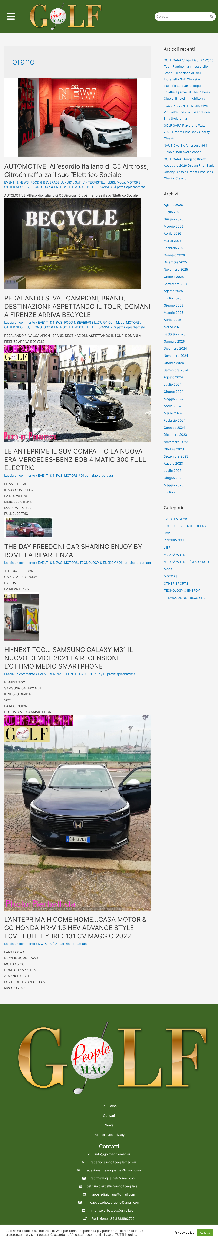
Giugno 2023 (174, 478)
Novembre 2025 (176, 269)
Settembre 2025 (176, 284)
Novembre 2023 (176, 442)
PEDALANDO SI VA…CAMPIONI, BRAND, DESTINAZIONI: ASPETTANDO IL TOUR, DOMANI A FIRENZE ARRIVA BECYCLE (77, 306)
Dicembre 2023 (175, 435)
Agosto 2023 (173, 463)
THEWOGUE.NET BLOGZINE (89, 187)
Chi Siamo (109, 1106)
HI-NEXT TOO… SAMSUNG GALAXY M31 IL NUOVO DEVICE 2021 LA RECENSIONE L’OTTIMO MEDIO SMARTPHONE (68, 658)
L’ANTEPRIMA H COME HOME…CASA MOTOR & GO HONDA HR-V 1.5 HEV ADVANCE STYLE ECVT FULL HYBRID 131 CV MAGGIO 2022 (75, 928)
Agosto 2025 (173, 291)
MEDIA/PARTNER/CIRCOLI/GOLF (188, 562)
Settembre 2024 (176, 370)
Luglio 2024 (173, 384)
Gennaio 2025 (174, 341)
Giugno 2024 (174, 392)
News (109, 1125)
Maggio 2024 (174, 399)
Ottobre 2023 (174, 449)
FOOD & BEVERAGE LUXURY (51, 182)
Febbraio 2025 (174, 334)
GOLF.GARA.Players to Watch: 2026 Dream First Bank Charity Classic (187, 131)
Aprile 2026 (172, 233)
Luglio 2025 (172, 298)
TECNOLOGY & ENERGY (49, 187)
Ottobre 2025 (174, 277)
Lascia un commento (19, 322)
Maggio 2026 (173, 226)
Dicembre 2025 (175, 262)
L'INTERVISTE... (94, 182)
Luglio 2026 (172, 212)
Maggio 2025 (173, 313)
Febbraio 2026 (174, 248)
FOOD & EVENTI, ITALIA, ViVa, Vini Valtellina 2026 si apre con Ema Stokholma (187, 112)
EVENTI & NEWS (16, 182)
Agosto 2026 (173, 205)
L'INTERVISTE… (175, 540)
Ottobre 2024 (174, 363)
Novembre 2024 (176, 356)
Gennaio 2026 (174, 255)
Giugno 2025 (173, 305)
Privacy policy (184, 1232)
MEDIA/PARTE (174, 555)
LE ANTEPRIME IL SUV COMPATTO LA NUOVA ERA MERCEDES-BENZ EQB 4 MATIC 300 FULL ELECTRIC (75, 459)
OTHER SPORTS (16, 187)
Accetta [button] (205, 1232)
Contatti (109, 1116)
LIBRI (111, 182)
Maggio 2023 (174, 485)
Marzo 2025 (173, 327)
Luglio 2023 (173, 471)
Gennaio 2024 (174, 428)
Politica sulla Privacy (109, 1135)
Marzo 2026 (173, 241)
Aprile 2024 (172, 406)
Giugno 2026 (173, 219)
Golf (78, 182)
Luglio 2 (170, 492)
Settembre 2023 (176, 456)
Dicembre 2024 (175, 348)
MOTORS (134, 182)
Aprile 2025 (172, 320)
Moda (121, 182)
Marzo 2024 (173, 413)
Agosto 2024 (173, 377)
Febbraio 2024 (175, 420)
